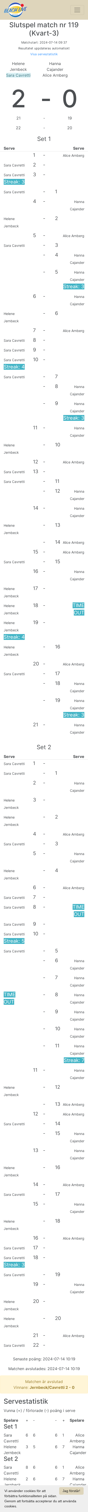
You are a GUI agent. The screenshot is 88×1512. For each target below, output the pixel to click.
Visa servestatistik (44, 54)
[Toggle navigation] (77, 10)
